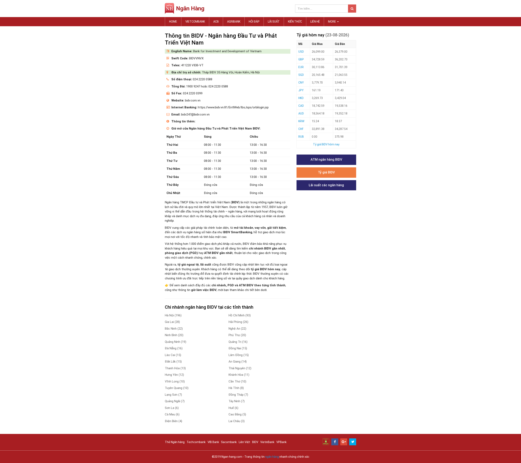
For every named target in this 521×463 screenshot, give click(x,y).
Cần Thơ (237, 381)
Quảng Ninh (175, 342)
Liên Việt (244, 442)
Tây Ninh (237, 401)
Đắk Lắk (173, 361)
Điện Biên (173, 421)
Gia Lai (172, 322)
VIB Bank (213, 442)
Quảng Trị (238, 342)
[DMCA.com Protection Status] (325, 441)
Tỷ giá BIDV (326, 172)
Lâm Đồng (239, 355)
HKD (301, 98)
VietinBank (267, 442)
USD (301, 51)
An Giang (238, 361)
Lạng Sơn (173, 395)
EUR (301, 67)
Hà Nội (173, 315)
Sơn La (172, 408)
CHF (300, 129)
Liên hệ (315, 21)
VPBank (281, 442)
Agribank (233, 21)
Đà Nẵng (174, 348)
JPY (301, 90)
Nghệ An (237, 328)
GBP (301, 59)
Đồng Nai (238, 348)
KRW (301, 121)
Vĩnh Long (175, 381)
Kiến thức (295, 21)
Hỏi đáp (254, 21)
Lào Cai (173, 355)
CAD (301, 105)
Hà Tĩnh (236, 388)
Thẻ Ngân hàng (175, 442)
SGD (301, 74)
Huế (233, 408)
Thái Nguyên (240, 368)
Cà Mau (172, 414)
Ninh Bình (174, 335)
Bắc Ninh (174, 328)
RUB (301, 136)
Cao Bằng (237, 414)
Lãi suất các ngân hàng (326, 185)
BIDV (255, 442)
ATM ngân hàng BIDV (326, 159)
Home (173, 21)
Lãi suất (274, 21)
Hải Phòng (238, 322)
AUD (301, 113)
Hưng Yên (174, 375)
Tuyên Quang (176, 388)
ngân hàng (272, 456)
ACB (216, 21)
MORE (332, 21)
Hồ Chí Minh (240, 315)
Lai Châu (237, 421)
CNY (301, 82)
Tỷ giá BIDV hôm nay (326, 144)
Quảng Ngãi (175, 401)
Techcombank (196, 442)
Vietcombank (195, 21)
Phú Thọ (237, 335)
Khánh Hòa (239, 375)
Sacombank (229, 442)
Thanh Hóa (175, 368)
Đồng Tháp (238, 395)
